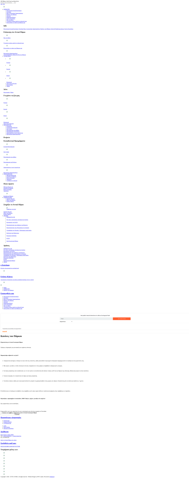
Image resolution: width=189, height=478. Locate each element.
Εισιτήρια (8, 12)
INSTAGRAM (4, 446)
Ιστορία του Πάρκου (11, 176)
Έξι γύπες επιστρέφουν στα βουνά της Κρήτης (17, 219)
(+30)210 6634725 (7, 436)
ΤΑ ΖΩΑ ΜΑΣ (7, 56)
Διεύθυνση (4, 432)
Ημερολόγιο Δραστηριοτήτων (13, 134)
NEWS (5, 262)
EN (4, 4)
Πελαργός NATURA (11, 235)
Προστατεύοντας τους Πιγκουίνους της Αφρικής (17, 227)
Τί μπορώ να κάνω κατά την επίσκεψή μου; (16, 21)
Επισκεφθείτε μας (7, 293)
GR (1, 4)
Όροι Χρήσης (7, 427)
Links (5, 425)
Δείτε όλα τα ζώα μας (11, 83)
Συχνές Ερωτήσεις (10, 18)
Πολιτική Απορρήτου (9, 428)
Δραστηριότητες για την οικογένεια (14, 133)
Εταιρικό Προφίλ (8, 422)
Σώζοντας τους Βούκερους (12, 233)
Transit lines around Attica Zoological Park (11, 328)
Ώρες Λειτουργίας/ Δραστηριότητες (14, 13)
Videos (8, 86)
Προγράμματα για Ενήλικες (12, 131)
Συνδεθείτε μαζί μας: (8, 443)
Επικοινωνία (6, 420)
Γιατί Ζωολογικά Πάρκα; (12, 241)
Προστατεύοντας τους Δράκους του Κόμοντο (17, 225)
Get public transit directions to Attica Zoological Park (95, 315)
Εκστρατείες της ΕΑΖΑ (12, 222)
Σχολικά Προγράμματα (11, 127)
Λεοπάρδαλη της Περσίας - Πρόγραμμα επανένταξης (18, 230)
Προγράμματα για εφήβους (12, 130)
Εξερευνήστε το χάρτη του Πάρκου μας (15, 22)
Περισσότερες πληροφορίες (11, 417)
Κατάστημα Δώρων (11, 17)
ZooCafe (8, 16)
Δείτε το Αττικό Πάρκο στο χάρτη (8, 440)
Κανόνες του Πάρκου (11, 14)
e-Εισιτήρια (6, 54)
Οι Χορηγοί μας (7, 423)
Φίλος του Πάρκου (10, 200)
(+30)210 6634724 (16, 436)
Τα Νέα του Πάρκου (21, 54)
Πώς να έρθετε (10, 20)
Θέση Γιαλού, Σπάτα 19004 (7, 434)
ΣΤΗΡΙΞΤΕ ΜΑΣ (8, 197)
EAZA (8, 238)
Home (5, 287)
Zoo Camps (9, 129)
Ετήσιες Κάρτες (12, 54)
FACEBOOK (11, 446)
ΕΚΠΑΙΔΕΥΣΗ (7, 125)
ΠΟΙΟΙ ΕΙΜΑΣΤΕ (8, 174)
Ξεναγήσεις (9, 126)
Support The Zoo (10, 198)
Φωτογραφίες (9, 84)
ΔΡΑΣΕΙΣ (6, 215)
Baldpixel (52, 476)
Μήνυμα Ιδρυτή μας (11, 175)
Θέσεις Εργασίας (10, 178)
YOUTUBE (17, 446)
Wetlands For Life (10, 217)
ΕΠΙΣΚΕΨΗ (7, 9)
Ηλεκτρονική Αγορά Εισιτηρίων (14, 10)
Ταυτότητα (8, 179)
